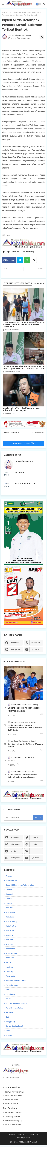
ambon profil (11, 880)
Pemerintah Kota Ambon (16, 980)
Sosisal (9, 1035)
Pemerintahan (12, 985)
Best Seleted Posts (13, 1095)
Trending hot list (12, 1116)
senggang (10, 1021)
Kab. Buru (10, 917)
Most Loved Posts (13, 1124)
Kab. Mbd (10, 930)
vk (35, 851)
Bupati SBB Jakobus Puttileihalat (20, 885)
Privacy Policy (23, 1137)
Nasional (9, 967)
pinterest (15, 851)
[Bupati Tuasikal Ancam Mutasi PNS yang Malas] (23, 683)
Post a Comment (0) (23, 443)
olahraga (10, 971)
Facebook (10, 260)
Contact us (33, 1134)
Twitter (20, 260)
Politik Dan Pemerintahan (16, 1003)
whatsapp (35, 643)
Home (4, 12)
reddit (35, 844)
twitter (35, 837)
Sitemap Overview (13, 1112)
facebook (15, 643)
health (9, 899)
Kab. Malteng (14, 12)
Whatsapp (27, 260)
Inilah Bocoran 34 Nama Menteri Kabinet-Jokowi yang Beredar (22, 775)
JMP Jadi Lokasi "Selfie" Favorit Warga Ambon (25, 745)
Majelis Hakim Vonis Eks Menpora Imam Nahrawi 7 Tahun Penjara (21, 409)
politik (8, 999)
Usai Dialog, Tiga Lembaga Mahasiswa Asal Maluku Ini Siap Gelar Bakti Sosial (25, 727)
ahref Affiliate (11, 1103)
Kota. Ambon (11, 953)
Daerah (9, 890)
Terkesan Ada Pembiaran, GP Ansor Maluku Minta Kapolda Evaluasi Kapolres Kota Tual (23, 367)
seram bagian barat (14, 1026)
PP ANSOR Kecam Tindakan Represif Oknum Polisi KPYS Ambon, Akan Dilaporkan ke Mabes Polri (23, 324)
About (21, 1134)
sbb (7, 1017)
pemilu (8, 990)
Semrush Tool (11, 1099)
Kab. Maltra (11, 926)
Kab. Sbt (9, 944)
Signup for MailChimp (15, 1092)
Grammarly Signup (13, 1120)
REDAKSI (11, 760)
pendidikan (10, 994)
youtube (35, 649)
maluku (9, 962)
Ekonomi (9, 894)
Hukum (15, 251)
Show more (39, 283)
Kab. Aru (9, 908)
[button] (44, 4)
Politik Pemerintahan (14, 1008)
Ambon (9, 876)
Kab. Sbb (9, 940)
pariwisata (10, 976)
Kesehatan (10, 949)
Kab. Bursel (10, 912)
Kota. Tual (10, 958)
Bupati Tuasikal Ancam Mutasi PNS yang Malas (24, 709)
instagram (15, 649)
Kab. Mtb (9, 935)
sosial (8, 1031)
